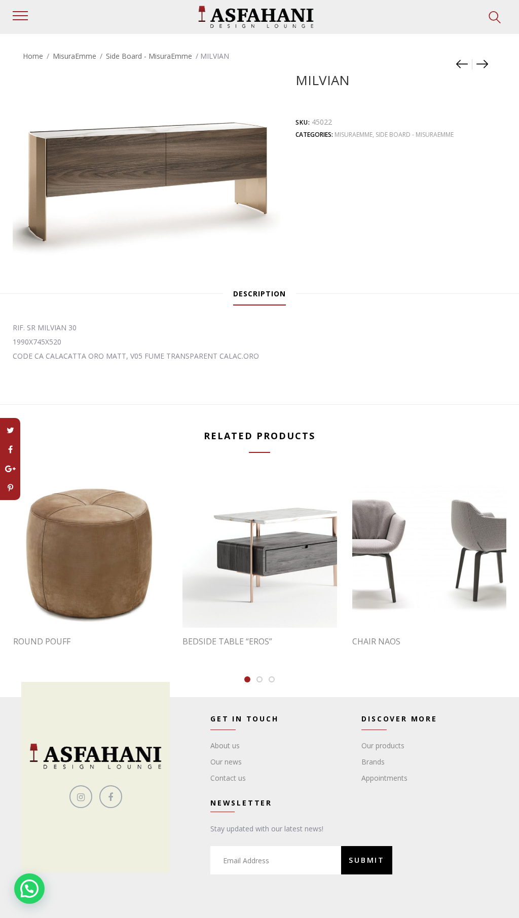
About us (225, 745)
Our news (226, 762)
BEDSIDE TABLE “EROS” (227, 641)
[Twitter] (10, 430)
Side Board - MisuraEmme (149, 56)
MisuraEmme (74, 56)
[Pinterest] (10, 488)
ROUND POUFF (41, 641)
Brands (373, 762)
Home (33, 56)
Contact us (228, 778)
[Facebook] (10, 449)
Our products (382, 745)
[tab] (259, 293)
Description (259, 293)
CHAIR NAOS (376, 641)
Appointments (384, 778)
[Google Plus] (10, 468)
